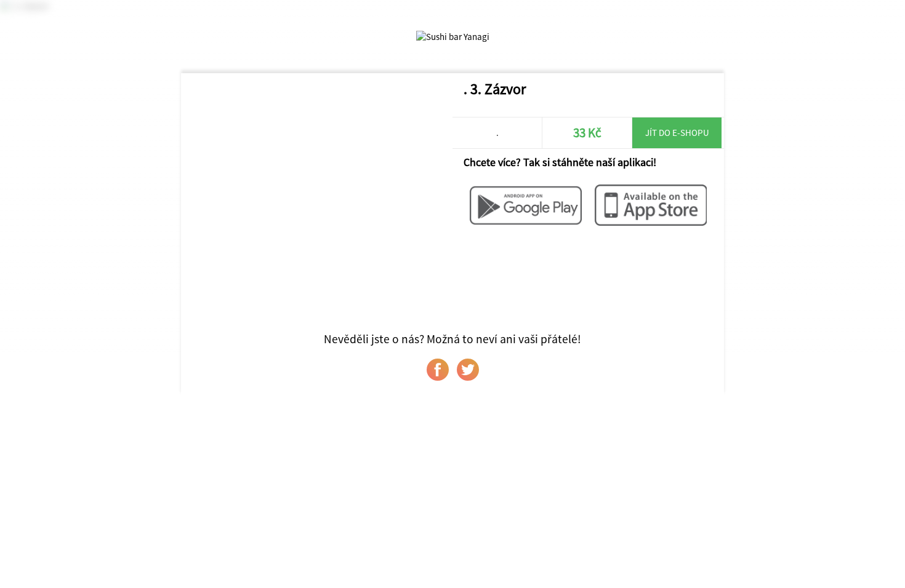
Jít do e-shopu (677, 132)
